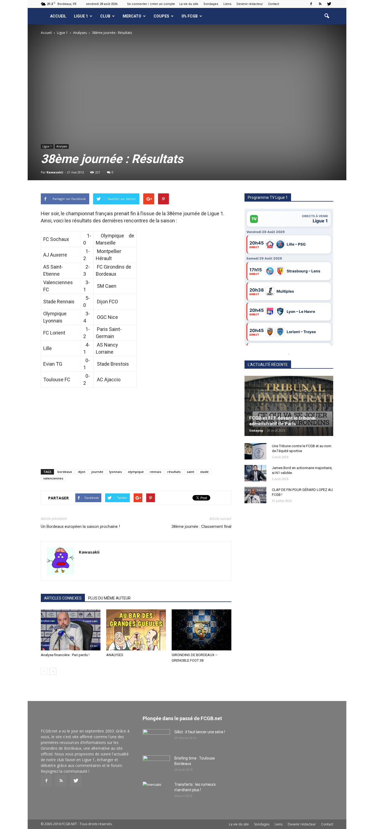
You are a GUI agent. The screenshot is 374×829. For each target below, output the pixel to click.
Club (105, 16)
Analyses (61, 146)
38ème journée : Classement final (201, 526)
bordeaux (64, 472)
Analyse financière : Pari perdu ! (65, 655)
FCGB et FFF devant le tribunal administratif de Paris (282, 420)
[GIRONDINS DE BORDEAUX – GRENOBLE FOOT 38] (201, 629)
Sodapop (256, 430)
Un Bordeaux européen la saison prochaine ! (80, 526)
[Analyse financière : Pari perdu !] (70, 629)
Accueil (58, 16)
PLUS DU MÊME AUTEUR (109, 598)
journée (97, 472)
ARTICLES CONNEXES (63, 598)
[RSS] (320, 4)
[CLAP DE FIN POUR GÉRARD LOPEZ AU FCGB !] (255, 495)
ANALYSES (114, 655)
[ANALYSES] (136, 629)
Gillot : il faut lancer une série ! (199, 732)
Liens (227, 4)
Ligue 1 (81, 16)
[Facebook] (311, 4)
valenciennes (53, 478)
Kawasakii (55, 172)
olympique (136, 472)
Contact (273, 4)
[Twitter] (329, 4)
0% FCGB (190, 16)
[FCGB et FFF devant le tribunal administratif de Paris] (288, 406)
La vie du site (188, 4)
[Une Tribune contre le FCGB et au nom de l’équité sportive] (255, 451)
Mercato (132, 16)
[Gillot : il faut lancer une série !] (156, 738)
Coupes (161, 16)
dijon (81, 472)
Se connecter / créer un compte (151, 4)
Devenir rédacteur (250, 4)
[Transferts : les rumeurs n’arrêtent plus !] (156, 791)
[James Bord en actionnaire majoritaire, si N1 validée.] (255, 473)
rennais (155, 472)
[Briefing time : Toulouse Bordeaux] (156, 765)
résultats (174, 472)
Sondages (210, 4)
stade (204, 472)
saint (190, 472)
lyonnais (115, 472)
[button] (326, 16)
